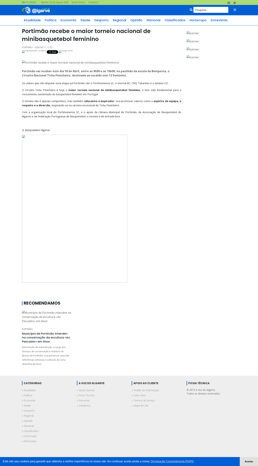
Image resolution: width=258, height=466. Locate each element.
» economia (28, 400)
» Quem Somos (86, 390)
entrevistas (219, 20)
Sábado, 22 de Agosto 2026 (54, 2)
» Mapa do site (140, 405)
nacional (153, 20)
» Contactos (84, 405)
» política (27, 395)
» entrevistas (29, 441)
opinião (136, 20)
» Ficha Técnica (85, 395)
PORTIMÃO (27, 329)
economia (68, 20)
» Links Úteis (139, 395)
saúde (85, 20)
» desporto (28, 410)
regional (119, 20)
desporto (101, 20)
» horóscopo (29, 436)
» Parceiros (83, 400)
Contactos (93, 2)
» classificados (30, 431)
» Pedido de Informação (145, 390)
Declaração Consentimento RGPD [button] (172, 461)
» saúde (26, 405)
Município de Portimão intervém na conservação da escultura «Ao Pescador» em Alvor (46, 338)
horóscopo (198, 20)
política (50, 20)
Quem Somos (78, 2)
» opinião (27, 420)
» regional (28, 415)
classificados (175, 20)
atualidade (32, 20)
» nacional (28, 426)
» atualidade (29, 390)
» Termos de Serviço (143, 400)
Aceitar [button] (249, 461)
